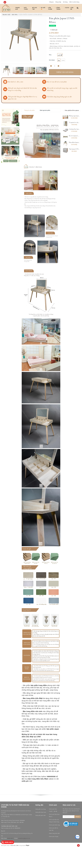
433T (59, 55)
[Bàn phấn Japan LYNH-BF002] (65, 143)
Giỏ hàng (65, 2)
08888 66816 (10, 838)
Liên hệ (71, 8)
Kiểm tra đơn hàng (74, 2)
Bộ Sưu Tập (34, 8)
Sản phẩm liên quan (72, 110)
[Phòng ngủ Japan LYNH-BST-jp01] (65, 117)
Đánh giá (54, 29)
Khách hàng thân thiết (54, 833)
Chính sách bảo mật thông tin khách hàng (54, 821)
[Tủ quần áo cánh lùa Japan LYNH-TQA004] (65, 123)
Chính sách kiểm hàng (54, 825)
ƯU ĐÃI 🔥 (43, 8)
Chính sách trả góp (53, 836)
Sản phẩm (50, 8)
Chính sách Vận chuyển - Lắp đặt (53, 810)
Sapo (27, 845)
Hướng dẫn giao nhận (40, 815)
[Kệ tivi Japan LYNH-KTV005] (65, 137)
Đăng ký (51, 2)
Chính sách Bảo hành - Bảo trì (54, 815)
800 (59, 60)
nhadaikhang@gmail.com (24, 838)
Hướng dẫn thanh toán (40, 812)
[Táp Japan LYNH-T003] (65, 150)
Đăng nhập (58, 2)
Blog (67, 7)
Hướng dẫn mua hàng (40, 809)
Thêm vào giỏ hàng (65, 72)
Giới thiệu (26, 8)
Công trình (58, 8)
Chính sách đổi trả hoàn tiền (53, 829)
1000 (63, 60)
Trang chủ (17, 8)
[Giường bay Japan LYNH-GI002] (65, 130)
